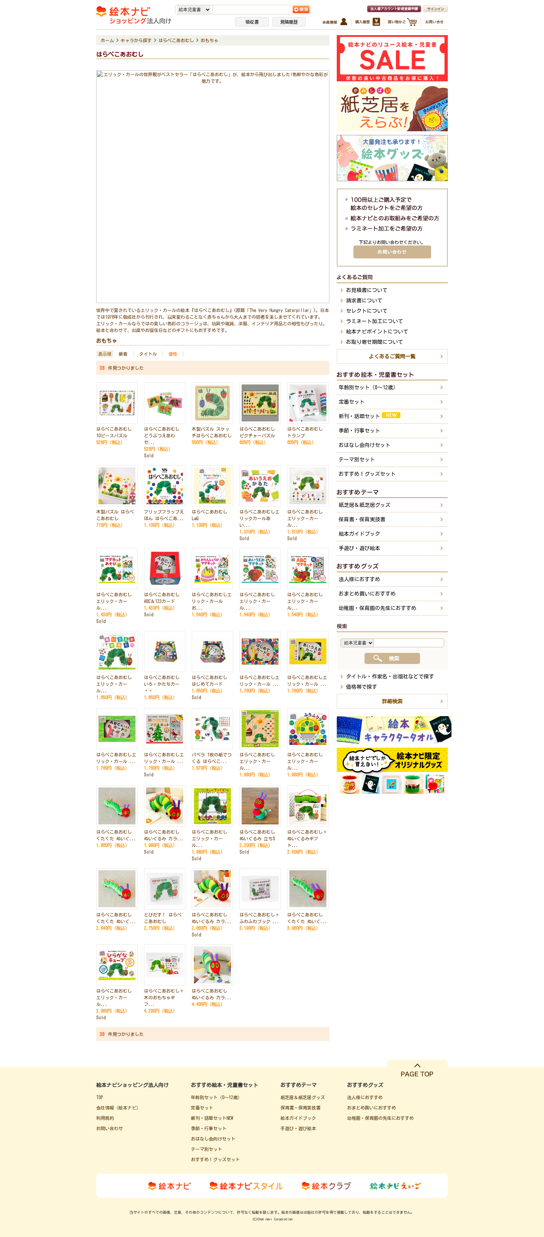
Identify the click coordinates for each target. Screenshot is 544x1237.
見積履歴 (289, 22)
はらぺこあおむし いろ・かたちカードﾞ (161, 684)
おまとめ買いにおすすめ (367, 593)
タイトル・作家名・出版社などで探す (390, 676)
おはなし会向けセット (364, 445)
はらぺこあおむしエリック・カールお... (212, 601)
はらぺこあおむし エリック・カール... (305, 518)
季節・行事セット (359, 430)
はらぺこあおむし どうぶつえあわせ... (161, 435)
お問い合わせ (392, 252)
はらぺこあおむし (176, 40)
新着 (123, 354)
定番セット (352, 401)
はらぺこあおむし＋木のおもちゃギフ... (164, 997)
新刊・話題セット (359, 416)
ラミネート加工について (374, 321)
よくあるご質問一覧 (392, 356)
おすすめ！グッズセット (367, 474)
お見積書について (366, 290)
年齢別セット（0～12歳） (368, 387)
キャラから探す (136, 40)
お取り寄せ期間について (374, 342)
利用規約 (105, 1118)
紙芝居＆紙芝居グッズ (364, 505)
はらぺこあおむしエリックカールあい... (259, 518)
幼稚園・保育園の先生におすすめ (377, 608)
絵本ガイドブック (359, 533)
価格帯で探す (361, 686)
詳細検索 (392, 701)
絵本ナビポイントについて (377, 331)
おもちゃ (209, 40)
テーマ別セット (357, 459)
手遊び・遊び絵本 (359, 548)
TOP (99, 1097)
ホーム (107, 40)
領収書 (252, 22)
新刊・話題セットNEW (212, 1118)
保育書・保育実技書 (362, 519)
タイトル (148, 354)
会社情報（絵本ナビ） (118, 1107)
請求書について (364, 300)
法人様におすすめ (359, 579)
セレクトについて (366, 311)
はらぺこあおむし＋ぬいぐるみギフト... (307, 838)
